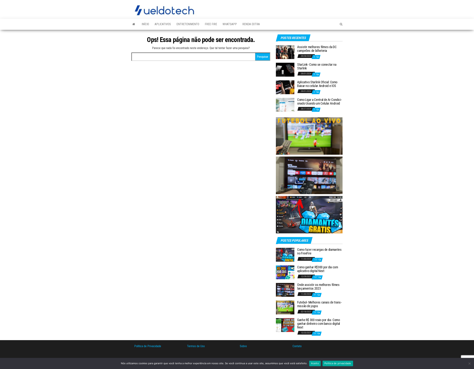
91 (315, 294)
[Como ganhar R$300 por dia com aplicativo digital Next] (285, 272)
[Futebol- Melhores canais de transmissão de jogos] (285, 307)
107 (316, 277)
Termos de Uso (196, 346)
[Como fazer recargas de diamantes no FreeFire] (285, 254)
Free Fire (211, 24)
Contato (297, 346)
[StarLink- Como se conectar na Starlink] (285, 69)
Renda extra (251, 24)
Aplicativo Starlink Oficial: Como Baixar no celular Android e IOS (317, 84)
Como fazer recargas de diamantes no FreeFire (319, 251)
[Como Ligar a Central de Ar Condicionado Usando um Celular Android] (285, 104)
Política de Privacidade (147, 346)
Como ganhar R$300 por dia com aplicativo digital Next (317, 269)
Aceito (315, 363)
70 (315, 312)
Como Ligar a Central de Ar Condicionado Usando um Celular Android (319, 101)
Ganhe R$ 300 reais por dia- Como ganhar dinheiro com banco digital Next (318, 323)
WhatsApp (230, 24)
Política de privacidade (337, 363)
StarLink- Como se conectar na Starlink (316, 66)
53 (315, 333)
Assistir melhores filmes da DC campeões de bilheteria (316, 49)
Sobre (243, 346)
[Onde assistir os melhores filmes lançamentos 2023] (285, 289)
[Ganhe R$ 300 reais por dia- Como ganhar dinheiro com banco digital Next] (285, 325)
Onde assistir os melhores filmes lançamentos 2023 (318, 286)
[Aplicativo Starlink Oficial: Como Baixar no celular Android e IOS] (285, 87)
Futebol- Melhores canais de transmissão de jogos (319, 304)
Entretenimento (187, 24)
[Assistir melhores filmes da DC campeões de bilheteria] (285, 52)
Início (145, 24)
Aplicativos (163, 24)
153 (316, 259)
